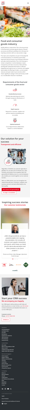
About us (4, 373)
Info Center (25, 306)
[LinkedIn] (2, 389)
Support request (5, 357)
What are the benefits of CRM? (8, 346)
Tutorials (4, 360)
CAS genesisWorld (5, 329)
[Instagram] (5, 389)
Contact (3, 385)
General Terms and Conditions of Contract (11, 401)
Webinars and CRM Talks (7, 359)
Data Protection (5, 398)
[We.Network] (11, 389)
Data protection (5, 374)
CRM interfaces (5, 337)
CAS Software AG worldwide (8, 379)
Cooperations (5, 377)
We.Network (4, 334)
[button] (27, 234)
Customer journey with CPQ (8, 349)
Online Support (5, 356)
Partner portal (5, 366)
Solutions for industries (7, 335)
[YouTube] (8, 389)
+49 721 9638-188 (10, 316)
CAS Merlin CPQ (5, 331)
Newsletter (4, 382)
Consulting (4, 362)
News (3, 380)
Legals (3, 396)
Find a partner (5, 363)
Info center (4, 345)
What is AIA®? (5, 348)
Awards (3, 376)
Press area (4, 383)
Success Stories (5, 340)
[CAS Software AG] (3, 3)
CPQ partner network (6, 368)
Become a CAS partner (6, 365)
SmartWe (4, 332)
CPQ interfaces (5, 338)
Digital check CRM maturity (7, 351)
